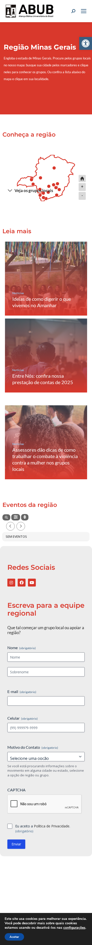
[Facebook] (22, 583)
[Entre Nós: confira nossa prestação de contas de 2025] (46, 355)
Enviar (16, 844)
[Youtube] (32, 583)
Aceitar (14, 937)
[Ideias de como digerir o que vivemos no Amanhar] (46, 279)
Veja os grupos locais (33, 190)
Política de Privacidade (51, 826)
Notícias (18, 293)
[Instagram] (11, 583)
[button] (85, 43)
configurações (74, 928)
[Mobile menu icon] (83, 11)
